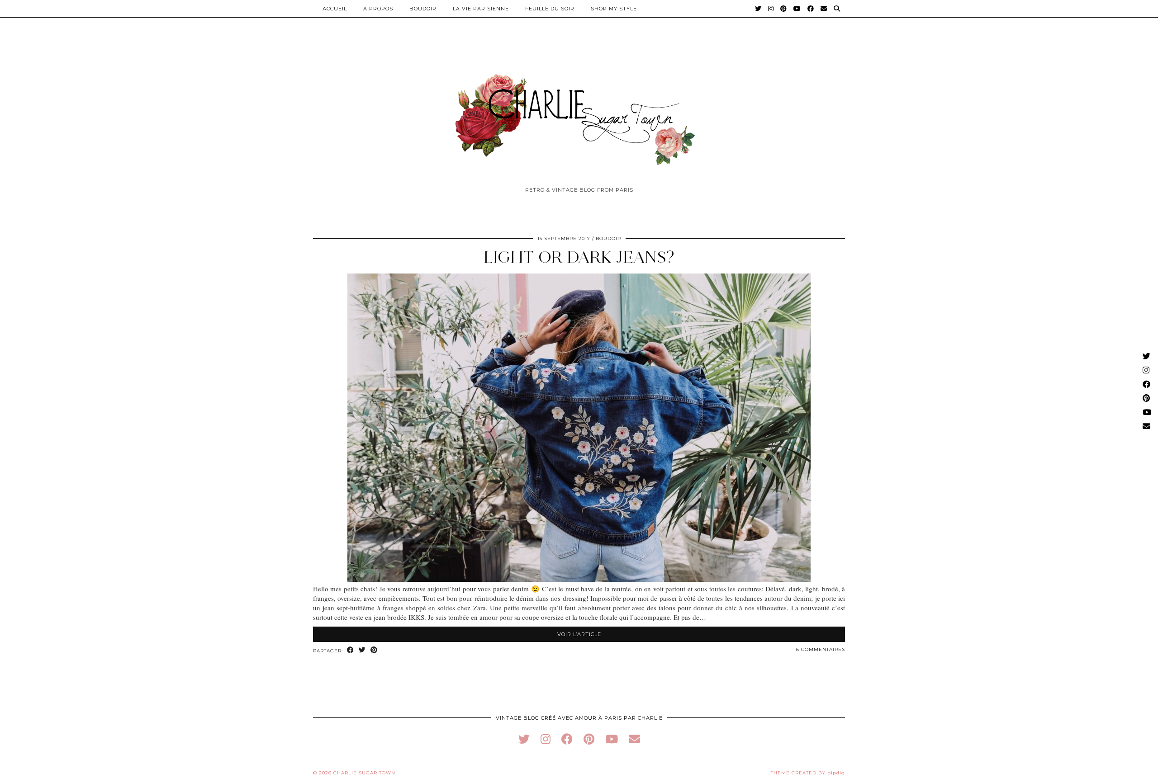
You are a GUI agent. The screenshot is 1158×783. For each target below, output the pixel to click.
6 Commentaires (820, 649)
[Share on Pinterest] (374, 650)
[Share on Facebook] (350, 650)
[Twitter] (758, 8)
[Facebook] (810, 8)
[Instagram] (771, 8)
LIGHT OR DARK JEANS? (579, 257)
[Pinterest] (783, 8)
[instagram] (546, 738)
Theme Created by (808, 773)
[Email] (824, 8)
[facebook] (567, 738)
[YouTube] (797, 8)
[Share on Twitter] (362, 650)
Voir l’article (579, 634)
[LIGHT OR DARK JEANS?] (579, 579)
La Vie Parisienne (481, 8)
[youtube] (611, 738)
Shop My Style (614, 8)
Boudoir (423, 8)
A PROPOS (378, 8)
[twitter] (524, 738)
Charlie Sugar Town (364, 773)
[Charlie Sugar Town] (579, 114)
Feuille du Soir (549, 8)
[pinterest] (589, 738)
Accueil (335, 8)
